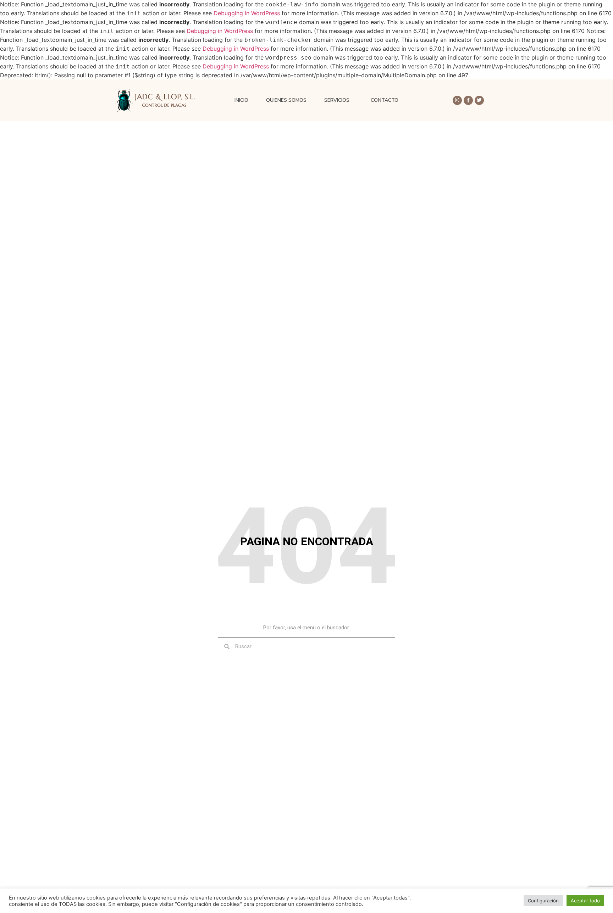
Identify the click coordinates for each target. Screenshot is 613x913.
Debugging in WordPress (247, 13)
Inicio (241, 100)
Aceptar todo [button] (585, 900)
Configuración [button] (543, 900)
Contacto (384, 100)
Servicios (336, 100)
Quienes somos (286, 100)
